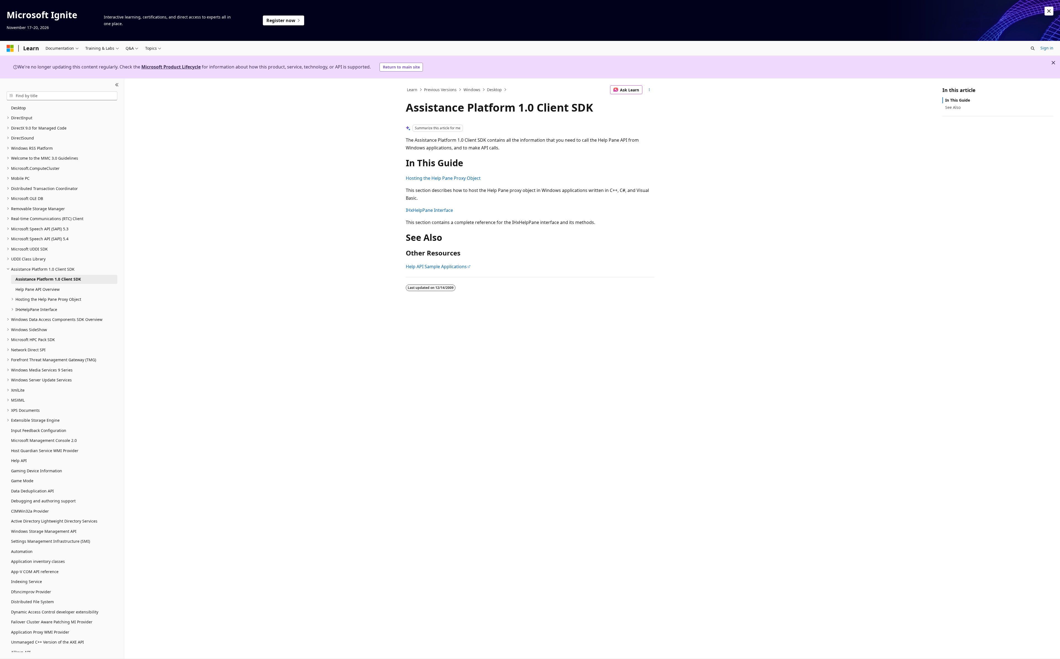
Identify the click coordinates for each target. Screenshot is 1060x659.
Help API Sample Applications (436, 266)
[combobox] (62, 95)
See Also (953, 107)
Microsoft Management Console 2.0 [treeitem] (44, 440)
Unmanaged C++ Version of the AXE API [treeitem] (47, 642)
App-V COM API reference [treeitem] (35, 571)
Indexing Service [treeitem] (26, 581)
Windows (471, 89)
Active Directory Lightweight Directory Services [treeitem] (54, 521)
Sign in (1046, 48)
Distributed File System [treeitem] (32, 601)
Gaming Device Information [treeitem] (36, 470)
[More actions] (649, 89)
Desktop (494, 89)
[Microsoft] (10, 48)
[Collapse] (117, 85)
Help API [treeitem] (19, 460)
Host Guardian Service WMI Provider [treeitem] (44, 450)
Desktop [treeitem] (18, 107)
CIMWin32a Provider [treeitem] (30, 511)
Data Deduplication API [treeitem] (32, 491)
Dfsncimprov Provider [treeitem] (31, 591)
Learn (412, 89)
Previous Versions (440, 89)
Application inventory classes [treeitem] (38, 561)
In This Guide (957, 100)
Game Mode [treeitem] (22, 480)
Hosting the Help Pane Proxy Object (443, 178)
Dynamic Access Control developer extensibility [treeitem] (54, 612)
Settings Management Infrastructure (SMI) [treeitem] (50, 541)
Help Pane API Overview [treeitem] (37, 289)
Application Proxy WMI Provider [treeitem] (40, 632)
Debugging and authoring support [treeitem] (43, 501)
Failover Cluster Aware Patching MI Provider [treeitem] (51, 621)
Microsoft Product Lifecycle (171, 67)
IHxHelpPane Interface (429, 210)
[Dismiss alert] (1049, 11)
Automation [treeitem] (22, 551)
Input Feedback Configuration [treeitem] (38, 430)
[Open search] (1032, 48)
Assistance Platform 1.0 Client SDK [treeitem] (48, 279)
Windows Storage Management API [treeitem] (43, 531)
